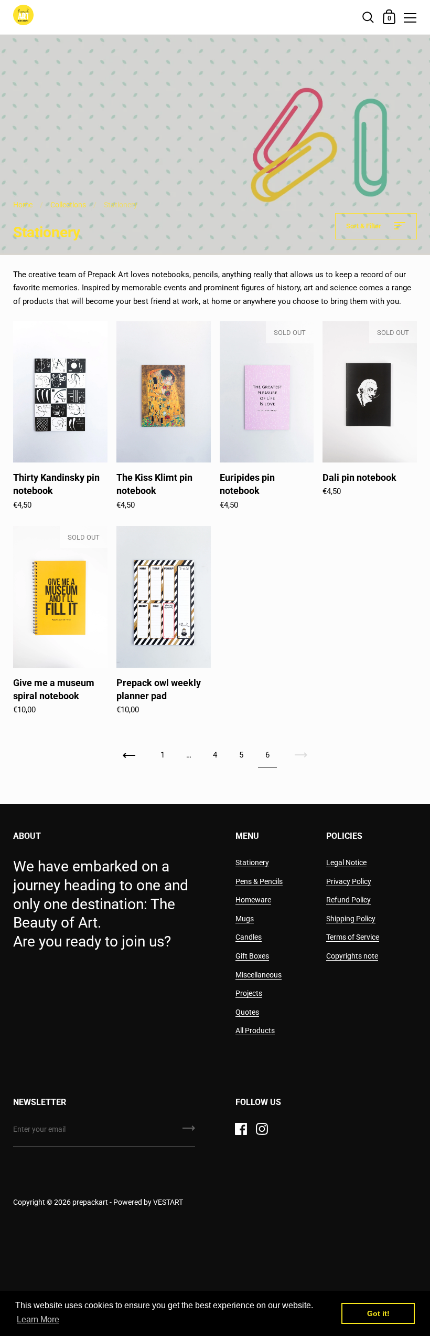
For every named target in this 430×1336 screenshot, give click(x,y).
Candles (248, 937)
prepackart (91, 1202)
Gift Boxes (252, 956)
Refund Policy (348, 900)
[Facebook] (241, 1128)
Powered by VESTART (148, 1202)
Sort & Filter (364, 226)
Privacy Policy (348, 881)
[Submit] (188, 1132)
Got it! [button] (378, 1313)
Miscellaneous (258, 975)
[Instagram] (262, 1128)
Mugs (244, 918)
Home (23, 205)
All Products (255, 1030)
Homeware (253, 900)
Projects (248, 993)
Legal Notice (346, 862)
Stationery (252, 862)
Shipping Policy (350, 918)
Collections (68, 205)
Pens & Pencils (259, 881)
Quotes (247, 1012)
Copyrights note (352, 956)
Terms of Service (352, 937)
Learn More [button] (38, 1319)
